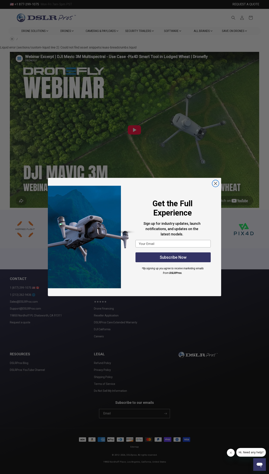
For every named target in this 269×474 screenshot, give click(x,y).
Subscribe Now (173, 257)
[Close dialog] (215, 183)
